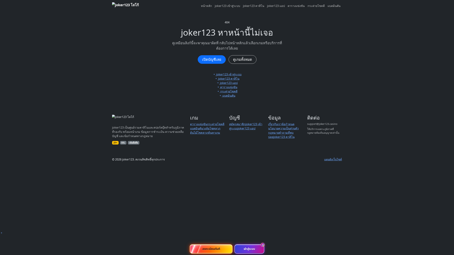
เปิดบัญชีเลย (211, 59)
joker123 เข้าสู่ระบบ (227, 6)
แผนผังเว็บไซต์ (333, 159)
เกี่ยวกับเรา (275, 124)
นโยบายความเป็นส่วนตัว (283, 128)
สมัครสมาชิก (237, 124)
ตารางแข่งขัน (296, 6)
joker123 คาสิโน (253, 6)
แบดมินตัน (334, 6)
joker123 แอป (276, 6)
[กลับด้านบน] (1, 233)
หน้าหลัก (206, 6)
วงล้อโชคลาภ (211, 128)
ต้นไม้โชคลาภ (199, 133)
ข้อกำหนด (288, 124)
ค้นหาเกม (214, 133)
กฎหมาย (273, 133)
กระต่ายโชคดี (316, 6)
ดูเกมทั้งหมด (242, 59)
